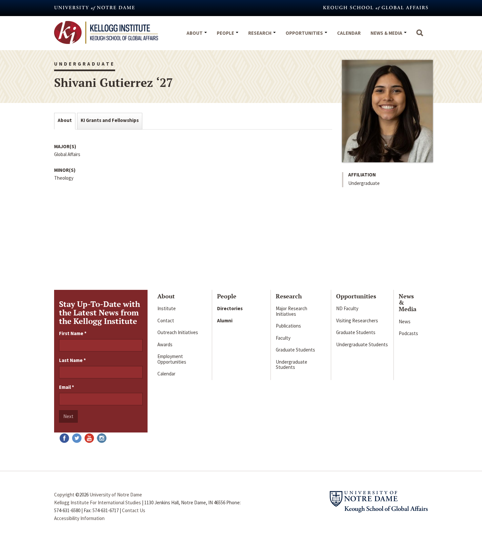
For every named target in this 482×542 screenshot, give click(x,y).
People (226, 33)
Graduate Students (295, 350)
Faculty (283, 338)
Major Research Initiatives (291, 311)
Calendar (349, 33)
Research (260, 33)
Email (66, 387)
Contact (165, 320)
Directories (230, 308)
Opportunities (305, 33)
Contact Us (133, 510)
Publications (288, 326)
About (195, 33)
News (405, 321)
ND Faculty (347, 308)
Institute (166, 308)
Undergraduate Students (291, 365)
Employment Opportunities (171, 359)
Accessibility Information (79, 518)
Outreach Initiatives (177, 332)
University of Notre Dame (116, 495)
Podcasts (408, 333)
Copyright (64, 495)
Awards (164, 344)
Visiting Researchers (357, 320)
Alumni (224, 320)
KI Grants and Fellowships (110, 120)
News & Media (387, 33)
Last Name (72, 360)
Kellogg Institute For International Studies (97, 502)
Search (420, 36)
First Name (73, 333)
